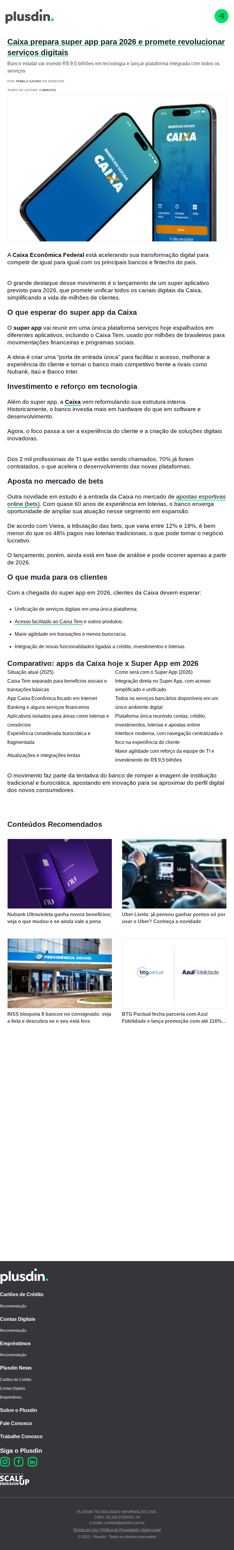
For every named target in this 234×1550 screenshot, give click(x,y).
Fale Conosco (16, 1423)
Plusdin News (16, 1367)
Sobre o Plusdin (18, 1410)
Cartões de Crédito (22, 1294)
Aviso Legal (151, 1530)
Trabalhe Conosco (21, 1436)
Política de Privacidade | (121, 1530)
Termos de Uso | (86, 1530)
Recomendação (13, 1306)
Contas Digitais (17, 1319)
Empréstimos (15, 1343)
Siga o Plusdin (21, 1450)
